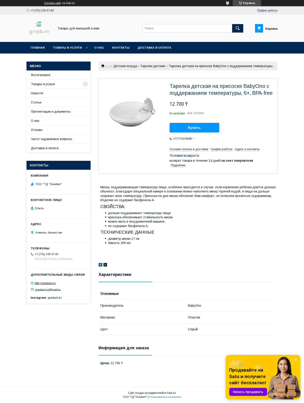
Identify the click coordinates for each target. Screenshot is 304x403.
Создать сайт (52, 3)
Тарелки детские (152, 66)
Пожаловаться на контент (165, 397)
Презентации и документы (51, 111)
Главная (37, 47)
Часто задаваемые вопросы (51, 139)
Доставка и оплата (154, 47)
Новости (37, 93)
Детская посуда (125, 66)
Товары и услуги (67, 47)
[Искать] (237, 28)
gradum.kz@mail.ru (48, 289)
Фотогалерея (40, 75)
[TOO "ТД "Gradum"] (39, 36)
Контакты (121, 47)
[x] (105, 265)
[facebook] (100, 265)
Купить (194, 128)
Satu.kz (171, 393)
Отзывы (37, 130)
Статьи (36, 102)
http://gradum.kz (45, 283)
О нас (99, 47)
